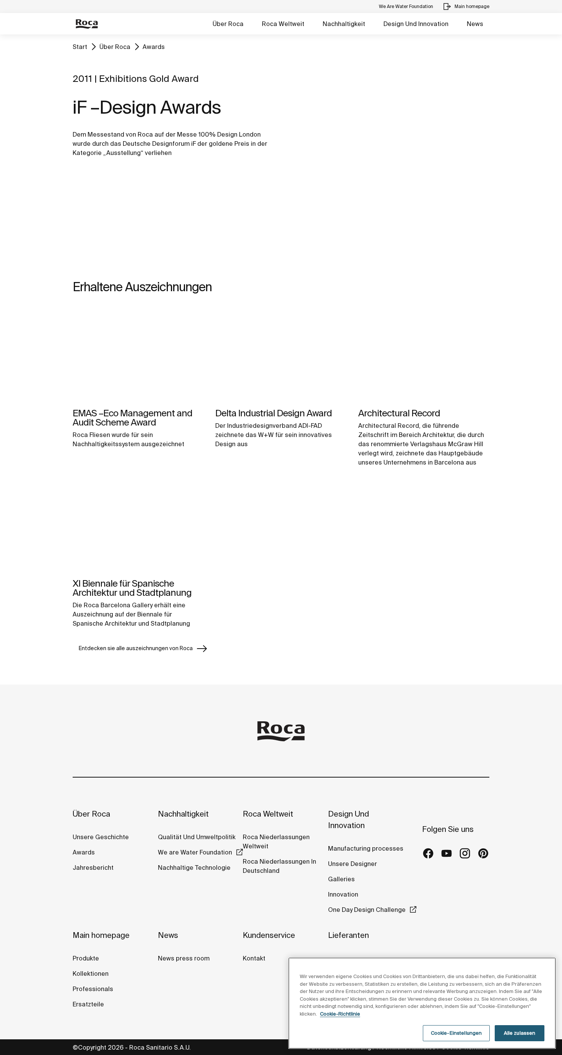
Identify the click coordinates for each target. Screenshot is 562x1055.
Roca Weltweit (283, 23)
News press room (184, 958)
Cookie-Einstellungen (456, 1033)
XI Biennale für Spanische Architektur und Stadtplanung (132, 588)
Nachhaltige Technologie (194, 867)
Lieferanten (348, 935)
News (475, 23)
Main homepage (101, 935)
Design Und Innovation (415, 23)
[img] (138, 354)
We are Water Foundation (195, 852)
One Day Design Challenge (367, 909)
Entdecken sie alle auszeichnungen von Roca (136, 648)
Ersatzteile (88, 1004)
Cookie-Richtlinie (340, 1014)
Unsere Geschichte (101, 836)
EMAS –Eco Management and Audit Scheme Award (132, 417)
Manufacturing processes (365, 848)
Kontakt (254, 958)
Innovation (343, 894)
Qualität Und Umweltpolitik (197, 836)
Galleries (341, 879)
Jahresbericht (93, 867)
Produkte (86, 958)
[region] (422, 1003)
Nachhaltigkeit (344, 23)
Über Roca (228, 23)
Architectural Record (399, 413)
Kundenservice (269, 935)
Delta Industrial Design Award (273, 413)
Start (80, 46)
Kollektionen (91, 973)
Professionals (93, 988)
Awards (154, 46)
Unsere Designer (352, 863)
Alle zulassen (520, 1033)
